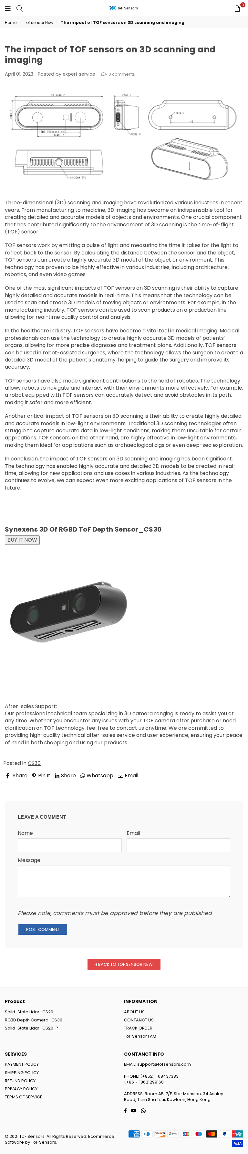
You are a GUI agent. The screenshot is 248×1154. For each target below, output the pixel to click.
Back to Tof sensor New (125, 964)
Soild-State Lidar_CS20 (29, 1012)
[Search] (20, 8)
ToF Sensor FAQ (140, 1036)
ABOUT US (134, 1012)
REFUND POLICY (20, 1081)
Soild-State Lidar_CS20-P (31, 1028)
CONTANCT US (139, 1020)
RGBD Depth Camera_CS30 (33, 1020)
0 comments (121, 74)
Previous (21, 784)
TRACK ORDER (138, 1028)
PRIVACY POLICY (21, 1089)
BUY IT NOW (22, 540)
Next (231, 784)
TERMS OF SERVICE (23, 1097)
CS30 (34, 763)
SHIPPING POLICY (22, 1073)
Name (25, 833)
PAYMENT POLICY (22, 1064)
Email (133, 833)
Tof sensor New (38, 22)
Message (29, 860)
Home (10, 22)
